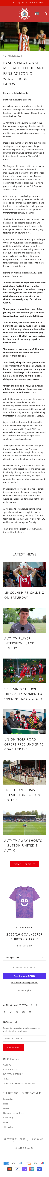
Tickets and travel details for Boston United (22, 795)
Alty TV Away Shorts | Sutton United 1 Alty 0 (23, 845)
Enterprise (8, 1099)
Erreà (5, 1103)
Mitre (5, 1122)
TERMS (6, 1078)
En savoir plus (24, 990)
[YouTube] (23, 1012)
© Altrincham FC (24, 1148)
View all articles (24, 864)
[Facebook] (4, 1012)
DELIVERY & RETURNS (13, 1074)
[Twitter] (11, 1012)
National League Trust (13, 1113)
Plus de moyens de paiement (24, 982)
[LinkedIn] (30, 1012)
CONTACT (7, 1064)
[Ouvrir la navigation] (3, 14)
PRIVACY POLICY (10, 1069)
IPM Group (8, 1117)
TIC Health (8, 1127)
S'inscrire (13, 1047)
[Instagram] (17, 1012)
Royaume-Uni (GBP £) (15, 1140)
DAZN (6, 1108)
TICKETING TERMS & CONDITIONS (19, 1083)
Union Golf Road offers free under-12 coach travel (24, 744)
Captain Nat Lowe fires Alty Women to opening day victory (23, 694)
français (37, 1139)
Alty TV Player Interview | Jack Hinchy (19, 643)
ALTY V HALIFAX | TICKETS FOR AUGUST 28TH (24, 3)
